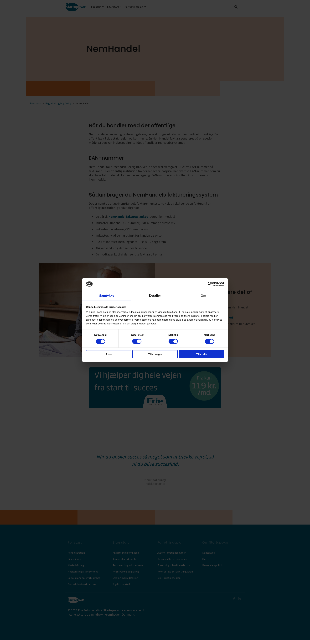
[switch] (136, 341)
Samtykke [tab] (106, 295)
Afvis (109, 354)
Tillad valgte (155, 354)
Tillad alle (201, 354)
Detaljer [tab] (155, 295)
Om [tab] (203, 295)
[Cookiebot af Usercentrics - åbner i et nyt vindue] (210, 284)
